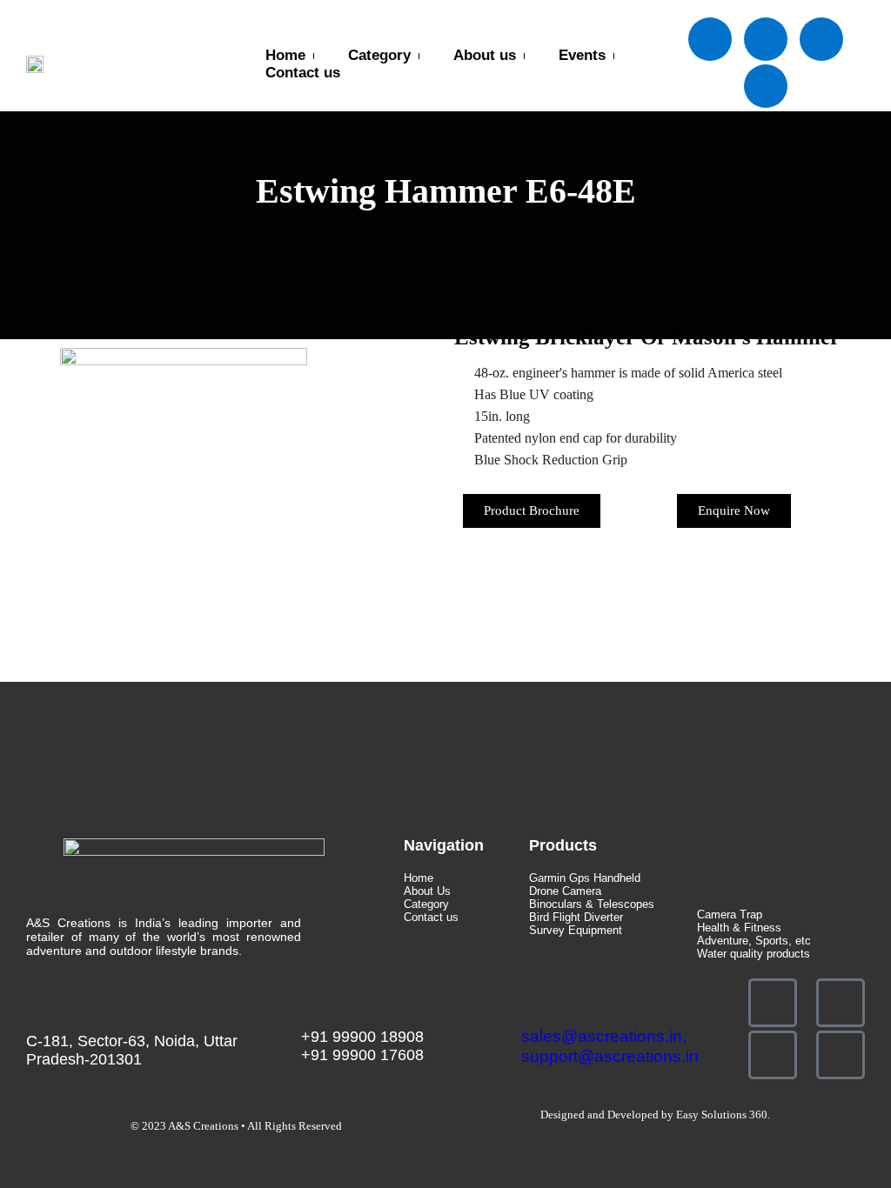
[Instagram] (765, 86)
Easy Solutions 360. (723, 1115)
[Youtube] (821, 39)
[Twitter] (765, 39)
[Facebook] (710, 39)
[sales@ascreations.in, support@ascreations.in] (530, 999)
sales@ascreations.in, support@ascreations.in (610, 1045)
